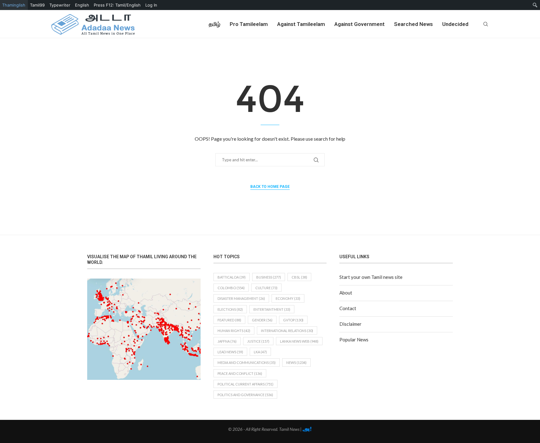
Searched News (413, 24)
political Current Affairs (245, 384)
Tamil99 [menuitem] (37, 5)
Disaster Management (241, 298)
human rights (234, 331)
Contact (347, 308)
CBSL (299, 277)
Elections (230, 309)
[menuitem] (535, 5)
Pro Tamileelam (249, 24)
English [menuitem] (82, 5)
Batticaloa (232, 277)
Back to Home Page (270, 186)
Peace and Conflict (240, 373)
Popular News (353, 339)
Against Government (359, 24)
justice (258, 341)
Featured (229, 320)
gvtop (293, 320)
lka (260, 352)
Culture (266, 288)
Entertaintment (271, 309)
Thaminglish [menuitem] (13, 5)
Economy (288, 298)
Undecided (455, 24)
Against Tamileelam (301, 24)
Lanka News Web (299, 341)
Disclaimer (350, 324)
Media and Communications (247, 362)
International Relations (287, 331)
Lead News (230, 352)
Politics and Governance (245, 395)
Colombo (231, 288)
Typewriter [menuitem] (59, 5)
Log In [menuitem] (151, 5)
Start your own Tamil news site (370, 277)
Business (268, 277)
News (296, 362)
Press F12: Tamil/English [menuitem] (117, 5)
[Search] (485, 24)
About (345, 292)
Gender (262, 320)
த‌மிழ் (214, 24)
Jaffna (227, 341)
